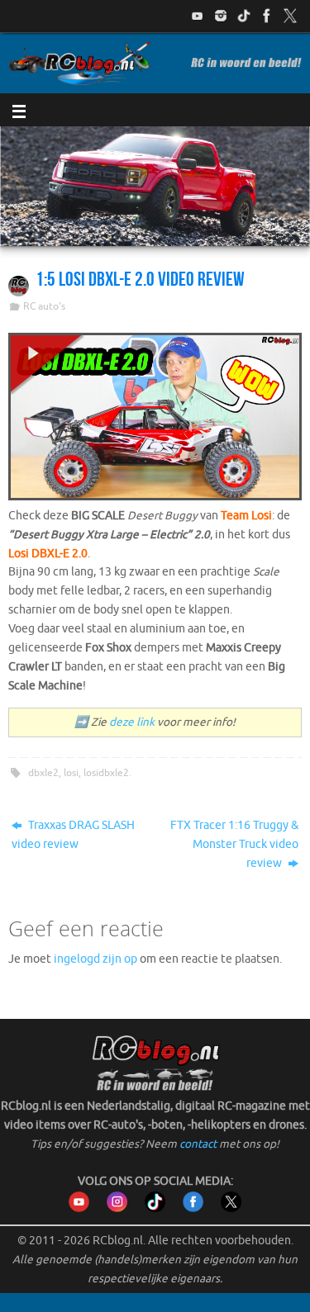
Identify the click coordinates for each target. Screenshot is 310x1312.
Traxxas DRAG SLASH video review (73, 834)
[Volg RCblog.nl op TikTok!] (155, 1208)
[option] (155, 186)
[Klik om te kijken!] (155, 419)
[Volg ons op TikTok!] (243, 15)
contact (198, 1144)
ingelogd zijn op (95, 959)
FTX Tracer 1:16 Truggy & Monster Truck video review (234, 844)
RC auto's (44, 306)
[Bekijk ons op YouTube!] (197, 15)
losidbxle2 (106, 772)
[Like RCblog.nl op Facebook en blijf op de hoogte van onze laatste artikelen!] (193, 1208)
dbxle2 (43, 772)
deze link (132, 722)
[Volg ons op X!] (290, 15)
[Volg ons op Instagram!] (220, 15)
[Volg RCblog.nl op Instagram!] (117, 1208)
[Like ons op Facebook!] (267, 15)
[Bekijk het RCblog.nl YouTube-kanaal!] (79, 1208)
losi (71, 772)
